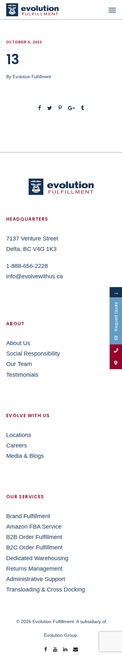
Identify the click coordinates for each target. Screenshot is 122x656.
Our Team (19, 364)
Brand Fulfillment (28, 516)
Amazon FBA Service (33, 526)
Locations (18, 435)
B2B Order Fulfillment (34, 537)
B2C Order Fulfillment (34, 547)
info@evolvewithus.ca (34, 276)
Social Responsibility (33, 353)
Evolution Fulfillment (32, 76)
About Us (18, 343)
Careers (16, 445)
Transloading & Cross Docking (45, 589)
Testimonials (22, 375)
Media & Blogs (25, 456)
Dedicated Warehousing (37, 558)
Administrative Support (35, 579)
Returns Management (34, 568)
